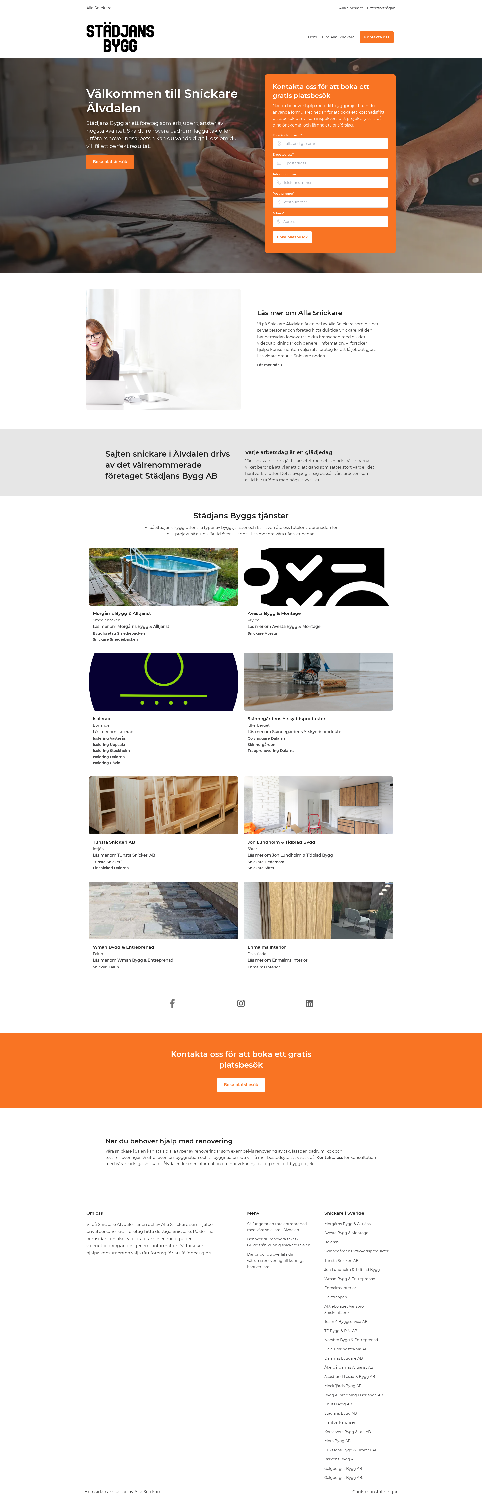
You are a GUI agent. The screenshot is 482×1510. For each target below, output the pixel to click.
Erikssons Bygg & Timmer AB (351, 1450)
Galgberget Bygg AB (343, 1468)
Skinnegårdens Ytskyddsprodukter (356, 1251)
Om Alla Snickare (338, 37)
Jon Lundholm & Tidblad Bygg (352, 1269)
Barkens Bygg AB (340, 1459)
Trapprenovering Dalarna (271, 750)
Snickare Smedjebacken (115, 639)
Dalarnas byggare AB (343, 1358)
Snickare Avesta (262, 633)
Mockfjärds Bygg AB (343, 1385)
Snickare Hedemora (266, 862)
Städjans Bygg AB (340, 1413)
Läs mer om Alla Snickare (299, 313)
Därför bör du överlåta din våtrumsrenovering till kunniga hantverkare (275, 1260)
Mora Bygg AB (337, 1441)
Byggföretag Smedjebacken (119, 633)
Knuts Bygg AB (338, 1404)
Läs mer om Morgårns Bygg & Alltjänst (131, 626)
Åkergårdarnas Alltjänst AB (348, 1367)
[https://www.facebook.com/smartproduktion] (172, 1003)
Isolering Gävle (106, 763)
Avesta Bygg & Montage (346, 1233)
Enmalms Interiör (264, 967)
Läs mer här (268, 365)
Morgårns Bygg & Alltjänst (348, 1224)
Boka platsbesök (110, 161)
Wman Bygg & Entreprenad (349, 1279)
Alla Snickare (99, 8)
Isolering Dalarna (109, 756)
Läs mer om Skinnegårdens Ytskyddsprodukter (295, 731)
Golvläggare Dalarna (267, 738)
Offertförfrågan (381, 8)
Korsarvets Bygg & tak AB (347, 1432)
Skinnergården (261, 744)
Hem (312, 37)
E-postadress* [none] (283, 154)
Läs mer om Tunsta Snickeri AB (124, 855)
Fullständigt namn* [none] (287, 135)
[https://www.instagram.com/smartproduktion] (241, 1003)
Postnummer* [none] (283, 193)
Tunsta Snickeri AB (341, 1260)
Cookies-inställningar (375, 1491)
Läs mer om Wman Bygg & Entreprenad (133, 960)
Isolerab (331, 1242)
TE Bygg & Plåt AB (340, 1331)
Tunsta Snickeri (107, 862)
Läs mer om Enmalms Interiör (277, 960)
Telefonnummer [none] (285, 174)
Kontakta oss (376, 37)
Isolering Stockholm (111, 750)
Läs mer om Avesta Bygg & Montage (284, 626)
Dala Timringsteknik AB (346, 1349)
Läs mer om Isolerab (113, 731)
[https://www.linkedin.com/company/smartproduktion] (309, 1003)
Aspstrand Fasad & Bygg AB (349, 1376)
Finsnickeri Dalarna (111, 868)
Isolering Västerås (109, 738)
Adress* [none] (278, 213)
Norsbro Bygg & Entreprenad (351, 1340)
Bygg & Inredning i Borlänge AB (353, 1395)
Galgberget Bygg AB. (343, 1477)
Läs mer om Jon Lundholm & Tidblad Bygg (290, 855)
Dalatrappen (335, 1297)
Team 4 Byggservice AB (346, 1321)
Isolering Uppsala (109, 744)
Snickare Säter (261, 868)
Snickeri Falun (106, 967)
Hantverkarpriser (339, 1422)
